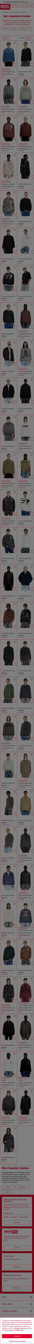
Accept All (17, 1336)
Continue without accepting (17, 1341)
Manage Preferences (21, 1328)
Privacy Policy (8, 1330)
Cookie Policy (19, 1330)
